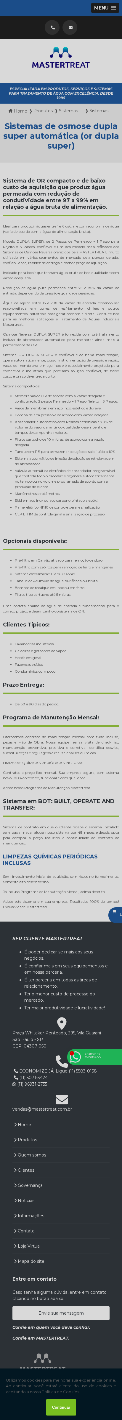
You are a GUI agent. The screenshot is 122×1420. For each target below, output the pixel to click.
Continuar (61, 1407)
